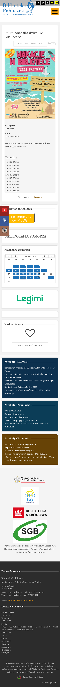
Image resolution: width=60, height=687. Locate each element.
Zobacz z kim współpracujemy (30, 345)
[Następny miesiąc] (45, 256)
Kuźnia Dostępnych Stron (33, 677)
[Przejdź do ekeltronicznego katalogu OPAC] (20, 218)
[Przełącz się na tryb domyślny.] (38, 3)
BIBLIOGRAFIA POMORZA (25, 236)
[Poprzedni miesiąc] (15, 256)
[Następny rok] (51, 256)
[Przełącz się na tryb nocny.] (43, 3)
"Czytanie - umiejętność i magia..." (19, 450)
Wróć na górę (48, 682)
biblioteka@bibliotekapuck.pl (20, 600)
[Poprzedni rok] (8, 256)
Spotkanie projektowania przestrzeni (21, 444)
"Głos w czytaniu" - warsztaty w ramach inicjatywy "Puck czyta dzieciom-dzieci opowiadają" (29, 458)
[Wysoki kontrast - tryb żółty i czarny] (57, 2)
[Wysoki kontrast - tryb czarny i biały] (47, 2)
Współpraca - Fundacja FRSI (17, 447)
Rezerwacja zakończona (31, 44)
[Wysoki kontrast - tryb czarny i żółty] (52, 2)
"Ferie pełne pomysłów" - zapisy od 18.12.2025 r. (26, 454)
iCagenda (37, 197)
